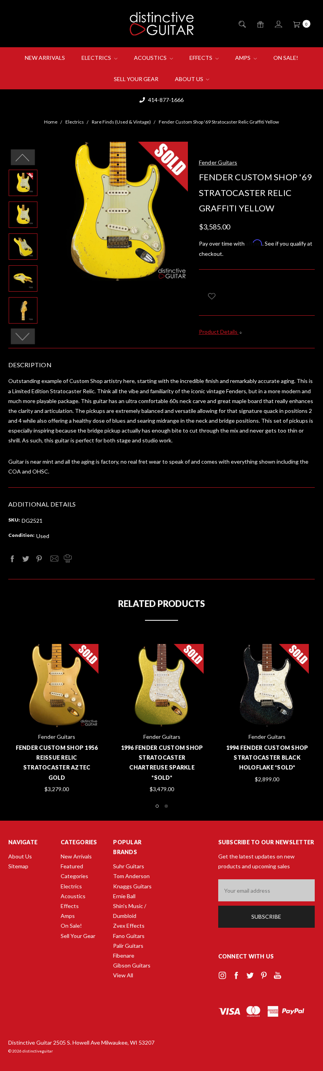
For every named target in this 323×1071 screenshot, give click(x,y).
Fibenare (123, 955)
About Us (189, 79)
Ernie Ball (124, 896)
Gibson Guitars (131, 965)
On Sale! (285, 57)
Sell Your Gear (136, 79)
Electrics (97, 57)
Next (23, 336)
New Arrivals (45, 57)
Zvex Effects (129, 925)
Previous (23, 157)
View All (123, 975)
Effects (201, 57)
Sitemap (18, 866)
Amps (243, 57)
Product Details (219, 331)
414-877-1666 (165, 99)
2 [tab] (166, 806)
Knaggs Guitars (132, 886)
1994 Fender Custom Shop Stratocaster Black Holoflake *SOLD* (267, 757)
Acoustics (151, 57)
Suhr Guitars (128, 866)
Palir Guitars (128, 945)
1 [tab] (157, 806)
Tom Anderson (131, 876)
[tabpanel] (162, 719)
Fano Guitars (129, 935)
